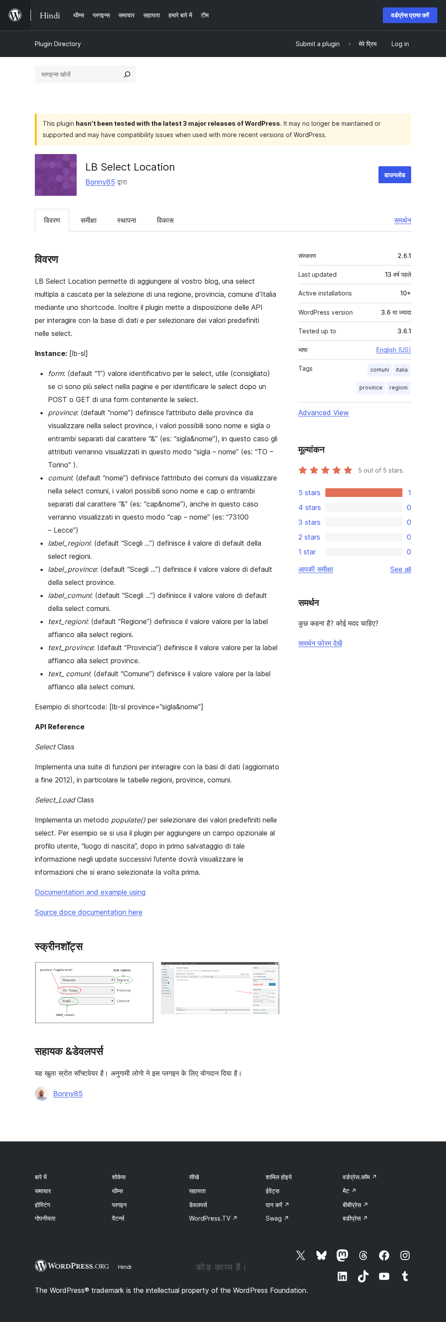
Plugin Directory (58, 43)
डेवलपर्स (198, 1204)
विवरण (52, 220)
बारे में (41, 1177)
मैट (350, 1190)
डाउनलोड (394, 174)
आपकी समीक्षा (315, 569)
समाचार (43, 1190)
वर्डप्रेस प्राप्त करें (410, 15)
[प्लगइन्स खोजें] (127, 74)
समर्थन (402, 220)
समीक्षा (89, 220)
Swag (277, 1218)
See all (400, 569)
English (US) (393, 349)
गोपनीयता (45, 1218)
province (370, 387)
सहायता (197, 1190)
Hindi (125, 1266)
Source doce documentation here (88, 912)
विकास (165, 220)
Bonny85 (100, 182)
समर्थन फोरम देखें (320, 643)
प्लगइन (119, 1204)
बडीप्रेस (355, 1218)
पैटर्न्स (118, 1218)
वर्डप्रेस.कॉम (360, 1177)
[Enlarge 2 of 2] (268, 973)
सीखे (194, 1177)
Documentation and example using (90, 892)
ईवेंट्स (272, 1190)
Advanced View (323, 412)
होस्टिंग (42, 1204)
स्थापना (126, 220)
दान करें (278, 1204)
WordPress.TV (213, 1218)
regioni (398, 387)
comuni (379, 369)
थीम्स (117, 1190)
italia (402, 369)
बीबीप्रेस (355, 1204)
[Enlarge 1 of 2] (142, 973)
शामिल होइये (279, 1177)
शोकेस (118, 1177)
